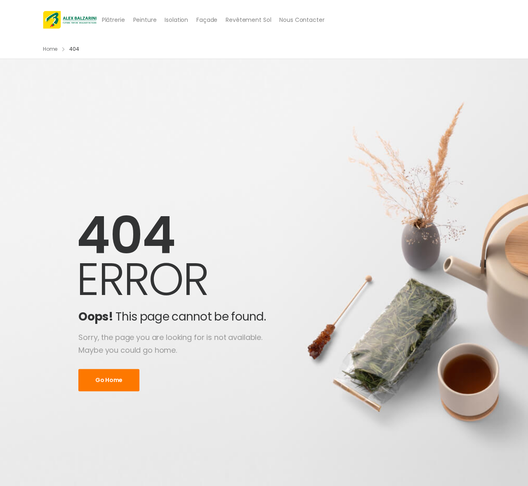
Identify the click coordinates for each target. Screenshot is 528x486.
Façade (206, 20)
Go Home (109, 380)
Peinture (145, 20)
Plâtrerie (113, 20)
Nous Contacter (301, 20)
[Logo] (70, 19)
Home (50, 48)
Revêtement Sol (248, 20)
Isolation (176, 20)
